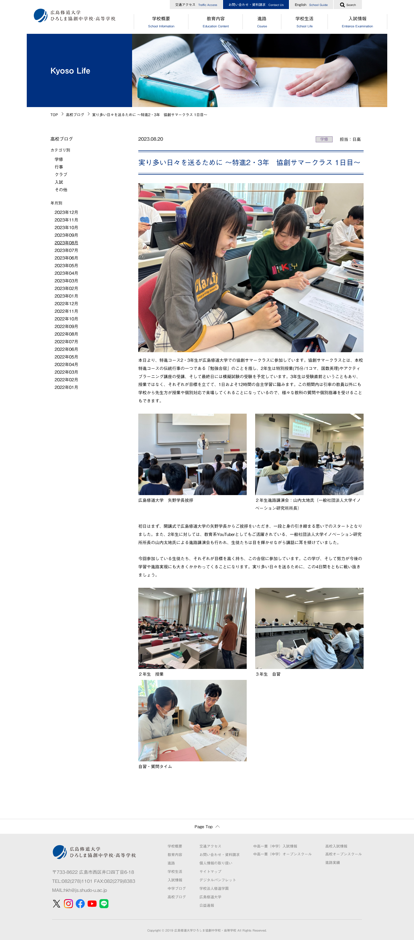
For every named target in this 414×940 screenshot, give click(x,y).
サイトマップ (210, 872)
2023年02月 (66, 288)
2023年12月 (66, 212)
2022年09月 (66, 326)
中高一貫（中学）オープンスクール (282, 854)
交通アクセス (196, 4)
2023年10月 (66, 227)
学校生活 (304, 22)
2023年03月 (66, 281)
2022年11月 (66, 311)
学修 (324, 139)
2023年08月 (66, 243)
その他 (61, 190)
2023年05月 (66, 265)
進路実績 (332, 862)
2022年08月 (66, 334)
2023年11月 (66, 220)
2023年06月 (66, 258)
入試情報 (357, 22)
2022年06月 (66, 349)
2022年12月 (66, 303)
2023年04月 (66, 273)
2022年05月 (66, 357)
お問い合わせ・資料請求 (256, 4)
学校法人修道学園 (214, 888)
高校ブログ (75, 115)
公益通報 (206, 905)
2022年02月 (66, 380)
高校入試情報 (336, 846)
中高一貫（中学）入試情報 (275, 846)
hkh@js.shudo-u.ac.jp (85, 890)
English (311, 4)
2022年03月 (66, 372)
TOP (54, 115)
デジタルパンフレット (217, 880)
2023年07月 (66, 250)
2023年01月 (66, 296)
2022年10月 (66, 319)
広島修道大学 (210, 897)
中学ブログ (177, 888)
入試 (59, 182)
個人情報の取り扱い (215, 863)
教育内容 (216, 22)
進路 (262, 22)
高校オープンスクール (343, 854)
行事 (59, 167)
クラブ (61, 174)
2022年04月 (66, 364)
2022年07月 (66, 342)
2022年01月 (66, 387)
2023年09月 (66, 235)
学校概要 (161, 22)
